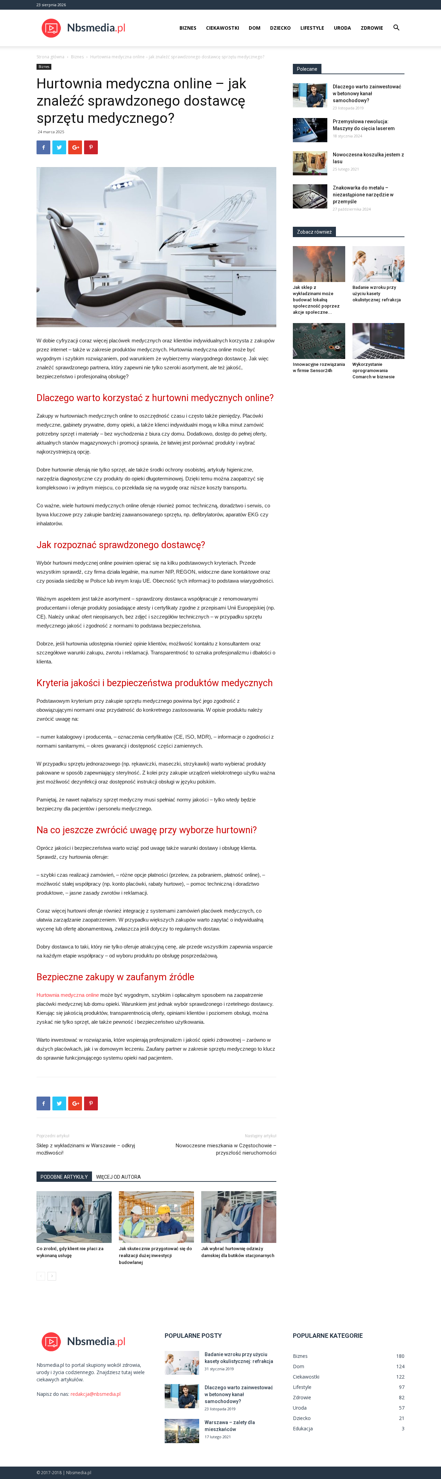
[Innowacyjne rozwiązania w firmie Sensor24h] (319, 341)
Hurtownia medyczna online (68, 995)
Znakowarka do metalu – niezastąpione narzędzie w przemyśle (363, 194)
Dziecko (280, 28)
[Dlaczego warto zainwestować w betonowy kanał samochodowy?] (310, 95)
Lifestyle (312, 28)
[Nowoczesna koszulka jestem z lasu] (310, 163)
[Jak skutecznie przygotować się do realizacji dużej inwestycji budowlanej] (156, 1217)
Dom (254, 28)
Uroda (342, 28)
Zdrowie (372, 28)
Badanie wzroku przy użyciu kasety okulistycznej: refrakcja (376, 293)
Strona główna (50, 57)
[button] (396, 28)
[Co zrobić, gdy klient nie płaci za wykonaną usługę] (74, 1217)
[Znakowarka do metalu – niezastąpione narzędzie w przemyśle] (310, 196)
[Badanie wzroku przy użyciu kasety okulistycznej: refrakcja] (378, 264)
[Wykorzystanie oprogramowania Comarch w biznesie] (378, 341)
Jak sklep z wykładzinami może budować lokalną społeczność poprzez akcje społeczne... (316, 300)
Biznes (188, 28)
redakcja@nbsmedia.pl (96, 1394)
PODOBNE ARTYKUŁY (64, 1177)
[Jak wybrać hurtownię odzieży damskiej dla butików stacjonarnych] (238, 1217)
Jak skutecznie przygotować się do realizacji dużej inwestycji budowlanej (155, 1255)
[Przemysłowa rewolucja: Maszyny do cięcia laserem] (310, 130)
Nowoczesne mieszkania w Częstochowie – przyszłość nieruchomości (226, 1149)
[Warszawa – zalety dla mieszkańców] (182, 1431)
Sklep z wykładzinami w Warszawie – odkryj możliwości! (86, 1149)
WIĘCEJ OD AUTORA (118, 1177)
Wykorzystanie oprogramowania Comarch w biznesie (373, 370)
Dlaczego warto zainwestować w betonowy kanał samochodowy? (367, 93)
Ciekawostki (222, 28)
